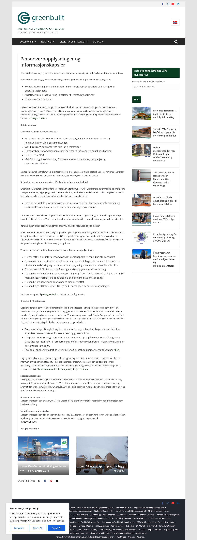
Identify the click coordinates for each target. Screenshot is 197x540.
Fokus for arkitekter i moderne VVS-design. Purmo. (164, 219)
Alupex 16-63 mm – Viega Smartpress (163, 529)
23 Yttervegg (95, 515)
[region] (37, 518)
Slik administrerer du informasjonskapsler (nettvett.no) (62, 369)
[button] (34, 42)
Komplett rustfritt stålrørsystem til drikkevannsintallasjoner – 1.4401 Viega (116, 533)
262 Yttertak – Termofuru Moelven (161, 526)
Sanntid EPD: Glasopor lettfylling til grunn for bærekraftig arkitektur (164, 132)
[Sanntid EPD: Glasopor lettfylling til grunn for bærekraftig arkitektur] (141, 134)
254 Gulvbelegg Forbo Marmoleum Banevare (118, 529)
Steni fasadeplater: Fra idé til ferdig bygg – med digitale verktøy (165, 114)
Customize (19, 528)
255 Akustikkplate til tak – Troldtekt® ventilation (156, 522)
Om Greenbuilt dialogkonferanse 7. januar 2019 (43, 468)
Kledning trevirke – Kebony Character (131, 518)
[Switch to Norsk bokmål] (175, 22)
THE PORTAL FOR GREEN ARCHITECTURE (41, 28)
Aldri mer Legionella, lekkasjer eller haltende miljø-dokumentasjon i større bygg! (164, 179)
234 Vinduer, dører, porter (159, 518)
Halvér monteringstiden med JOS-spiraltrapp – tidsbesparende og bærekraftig (164, 154)
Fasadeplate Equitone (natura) (69, 518)
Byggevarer (26, 41)
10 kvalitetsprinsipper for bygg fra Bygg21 (102, 468)
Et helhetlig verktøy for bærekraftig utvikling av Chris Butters (165, 237)
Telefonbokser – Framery (87, 529)
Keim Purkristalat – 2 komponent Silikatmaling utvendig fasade (141, 507)
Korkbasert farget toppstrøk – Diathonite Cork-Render (91, 511)
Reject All (37, 528)
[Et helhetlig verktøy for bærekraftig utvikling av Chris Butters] (141, 239)
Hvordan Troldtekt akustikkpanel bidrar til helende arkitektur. (165, 200)
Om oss (97, 41)
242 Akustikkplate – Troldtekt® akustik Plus (82, 522)
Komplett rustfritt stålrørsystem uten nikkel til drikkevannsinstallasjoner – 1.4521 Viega (91, 537)
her (117, 349)
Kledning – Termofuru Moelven (141, 515)
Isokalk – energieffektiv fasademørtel (131, 511)
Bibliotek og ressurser (72, 41)
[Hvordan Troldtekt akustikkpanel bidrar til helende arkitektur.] (141, 202)
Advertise (141, 537)
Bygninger (46, 41)
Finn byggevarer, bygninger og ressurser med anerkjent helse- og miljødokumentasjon (165, 259)
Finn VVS (142, 529)
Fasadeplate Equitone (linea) (167, 515)
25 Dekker (130, 526)
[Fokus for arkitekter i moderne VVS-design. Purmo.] (141, 221)
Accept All (56, 528)
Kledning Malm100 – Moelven (114, 515)
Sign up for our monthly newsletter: (148, 81)
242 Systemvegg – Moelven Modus (109, 526)
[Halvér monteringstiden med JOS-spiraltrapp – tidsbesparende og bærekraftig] (141, 155)
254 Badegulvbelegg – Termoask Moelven (76, 526)
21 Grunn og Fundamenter (158, 511)
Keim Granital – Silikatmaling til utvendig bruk (95, 507)
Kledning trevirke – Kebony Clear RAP (99, 518)
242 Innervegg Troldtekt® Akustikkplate (118, 522)
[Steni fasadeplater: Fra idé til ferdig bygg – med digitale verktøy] (141, 115)
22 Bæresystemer (81, 515)
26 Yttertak (140, 526)
